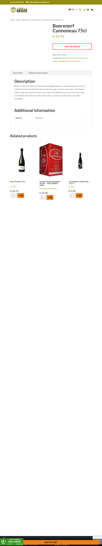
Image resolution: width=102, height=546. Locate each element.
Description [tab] (18, 73)
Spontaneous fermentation (32, 20)
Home (12, 20)
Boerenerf (66, 58)
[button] (72, 9)
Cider (73, 58)
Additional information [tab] (38, 73)
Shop (18, 20)
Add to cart (51, 542)
